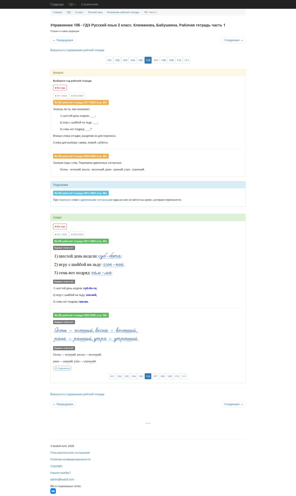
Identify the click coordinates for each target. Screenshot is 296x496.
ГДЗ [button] (71, 4)
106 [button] (148, 60)
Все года (60, 87)
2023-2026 (77, 95)
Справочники (89, 4)
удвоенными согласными (97, 200)
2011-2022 (61, 95)
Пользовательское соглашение (70, 453)
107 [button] (155, 60)
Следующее (233, 40)
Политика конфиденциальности (70, 459)
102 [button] (117, 60)
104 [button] (132, 60)
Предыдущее (63, 40)
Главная (57, 4)
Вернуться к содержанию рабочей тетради (77, 50)
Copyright (56, 466)
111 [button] (186, 60)
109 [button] (171, 60)
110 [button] (179, 60)
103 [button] (125, 60)
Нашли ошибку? (60, 473)
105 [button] (140, 60)
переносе (65, 200)
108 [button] (163, 60)
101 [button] (109, 60)
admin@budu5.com (62, 479)
